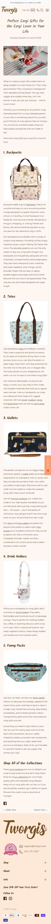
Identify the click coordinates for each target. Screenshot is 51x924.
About (6, 871)
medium (32, 400)
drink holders (22, 612)
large (39, 400)
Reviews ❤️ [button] (48, 465)
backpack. (31, 204)
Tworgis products (18, 498)
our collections (21, 777)
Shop (6, 863)
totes (21, 349)
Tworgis (13, 909)
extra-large (12, 403)
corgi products (16, 769)
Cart (26, 10)
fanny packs (38, 698)
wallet (25, 474)
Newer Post (39, 810)
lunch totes (39, 403)
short (10, 523)
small (24, 400)
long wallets (23, 523)
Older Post (11, 810)
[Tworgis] (9, 10)
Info (5, 880)
